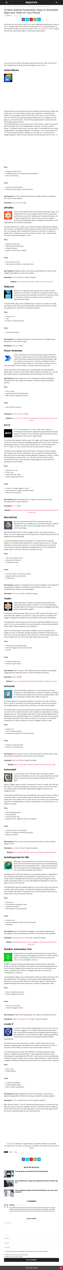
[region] (31, 47)
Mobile (9, 6)
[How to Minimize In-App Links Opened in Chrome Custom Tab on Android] (9, 1183)
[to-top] (61, 1267)
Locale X (15, 1100)
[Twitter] (27, 19)
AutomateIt (16, 848)
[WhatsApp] (35, 19)
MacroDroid (16, 593)
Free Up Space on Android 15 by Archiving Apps (31, 1171)
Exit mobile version (31, 1268)
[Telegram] (39, 19)
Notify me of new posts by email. (14, 1256)
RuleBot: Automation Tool (21, 1019)
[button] (6, 2)
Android (15, 6)
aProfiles (15, 277)
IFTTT (14, 506)
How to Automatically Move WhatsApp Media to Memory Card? (35, 681)
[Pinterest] (31, 19)
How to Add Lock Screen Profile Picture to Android (34, 282)
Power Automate (18, 414)
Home (5, 6)
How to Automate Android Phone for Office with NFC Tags (34, 764)
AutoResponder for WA (20, 938)
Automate (15, 760)
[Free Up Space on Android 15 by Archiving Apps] (9, 1174)
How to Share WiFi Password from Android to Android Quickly (34, 852)
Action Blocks (16, 203)
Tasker (14, 677)
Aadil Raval (8, 15)
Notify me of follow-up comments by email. (17, 1254)
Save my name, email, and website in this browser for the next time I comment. (27, 1251)
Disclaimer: (11, 1144)
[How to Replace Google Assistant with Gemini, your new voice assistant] (9, 1193)
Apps (16, 1152)
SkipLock (15, 346)
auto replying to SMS (44, 29)
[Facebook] (23, 19)
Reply (10, 1213)
